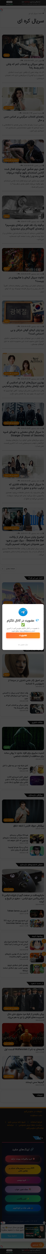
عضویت (23, 635)
